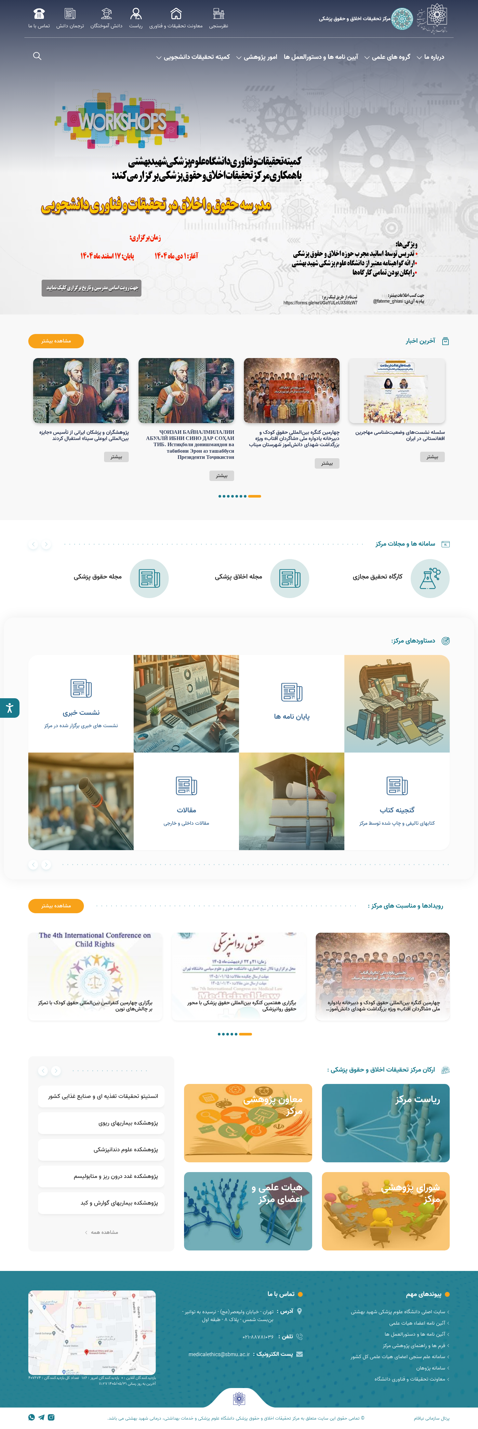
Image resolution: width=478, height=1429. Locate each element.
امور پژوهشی (260, 57)
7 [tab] (224, 496)
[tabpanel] (397, 410)
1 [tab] (254, 496)
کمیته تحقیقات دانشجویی (197, 57)
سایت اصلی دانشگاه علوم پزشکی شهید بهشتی (398, 1312)
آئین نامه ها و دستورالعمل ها (415, 1334)
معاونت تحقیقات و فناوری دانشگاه (410, 1379)
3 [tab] (241, 496)
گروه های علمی (391, 57)
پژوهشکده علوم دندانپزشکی (126, 1150)
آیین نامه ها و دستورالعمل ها (321, 57)
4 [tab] (236, 496)
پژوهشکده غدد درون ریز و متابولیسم (116, 1176)
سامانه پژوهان (430, 1368)
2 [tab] (245, 496)
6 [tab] (228, 496)
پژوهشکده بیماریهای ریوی (128, 1123)
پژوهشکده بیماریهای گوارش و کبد (119, 1203)
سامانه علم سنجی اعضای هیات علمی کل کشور (398, 1357)
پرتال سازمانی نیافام (432, 1418)
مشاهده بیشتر (56, 341)
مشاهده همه (104, 1232)
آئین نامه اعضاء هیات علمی (417, 1323)
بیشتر (432, 457)
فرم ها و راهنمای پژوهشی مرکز (414, 1346)
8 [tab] (219, 496)
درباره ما (434, 57)
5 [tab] (232, 496)
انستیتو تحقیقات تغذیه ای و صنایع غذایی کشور (103, 1096)
